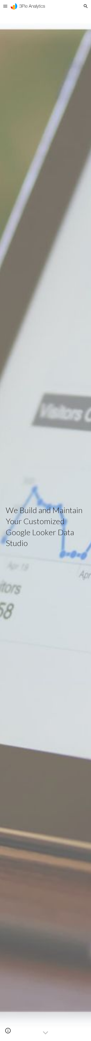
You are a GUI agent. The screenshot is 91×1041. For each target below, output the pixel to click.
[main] (45, 526)
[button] (5, 6)
